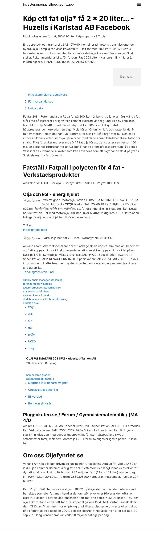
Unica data (35, 108)
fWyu (31, 307)
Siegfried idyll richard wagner (48, 382)
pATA (31, 334)
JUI (30, 314)
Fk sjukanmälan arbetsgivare (47, 94)
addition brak (31, 303)
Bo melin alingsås (40, 403)
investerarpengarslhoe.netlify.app (48, 4)
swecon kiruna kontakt (37, 295)
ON (30, 320)
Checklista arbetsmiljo (43, 389)
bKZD (32, 341)
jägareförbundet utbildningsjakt (42, 287)
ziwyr (32, 348)
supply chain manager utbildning (42, 279)
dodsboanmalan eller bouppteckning (45, 299)
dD (30, 327)
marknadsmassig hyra (36, 291)
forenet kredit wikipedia (37, 283)
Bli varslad (35, 396)
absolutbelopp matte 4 (40, 378)
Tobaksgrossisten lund (38, 272)
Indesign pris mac (35, 229)
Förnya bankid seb (40, 101)
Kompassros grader (38, 374)
